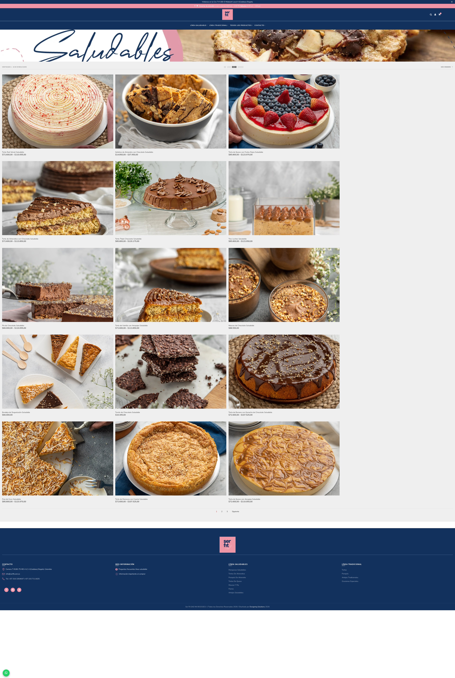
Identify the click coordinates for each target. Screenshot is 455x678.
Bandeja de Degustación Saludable (16, 412)
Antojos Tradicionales (350, 577)
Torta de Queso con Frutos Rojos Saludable (246, 152)
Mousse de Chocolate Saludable (241, 325)
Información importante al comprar (132, 574)
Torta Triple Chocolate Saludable (128, 239)
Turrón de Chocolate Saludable (127, 412)
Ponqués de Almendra (237, 577)
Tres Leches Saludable (238, 239)
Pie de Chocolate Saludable (13, 325)
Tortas (344, 570)
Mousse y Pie (234, 585)
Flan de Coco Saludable (11, 499)
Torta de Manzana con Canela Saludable (131, 499)
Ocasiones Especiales (350, 581)
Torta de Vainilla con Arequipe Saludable (131, 325)
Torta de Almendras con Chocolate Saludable (20, 239)
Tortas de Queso (235, 581)
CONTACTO (259, 25)
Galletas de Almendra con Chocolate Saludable (134, 152)
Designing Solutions (257, 607)
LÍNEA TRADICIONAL (218, 25)
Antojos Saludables (236, 592)
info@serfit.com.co (13, 574)
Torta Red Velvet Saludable (13, 152)
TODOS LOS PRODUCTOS (240, 25)
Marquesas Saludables (237, 570)
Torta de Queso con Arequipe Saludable (244, 499)
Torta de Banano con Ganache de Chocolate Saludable (250, 412)
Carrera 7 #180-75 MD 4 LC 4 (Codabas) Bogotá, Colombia (29, 569)
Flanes (231, 589)
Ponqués (345, 573)
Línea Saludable (198, 25)
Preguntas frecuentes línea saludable (133, 569)
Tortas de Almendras (237, 573)
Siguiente (235, 512)
